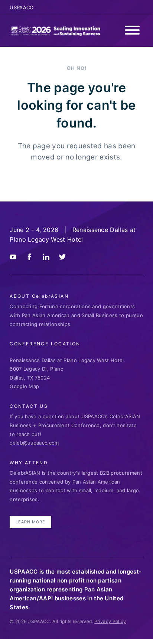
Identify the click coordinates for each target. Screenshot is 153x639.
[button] (132, 31)
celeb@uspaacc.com (34, 443)
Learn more (30, 522)
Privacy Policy (110, 621)
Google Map (24, 386)
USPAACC (21, 7)
